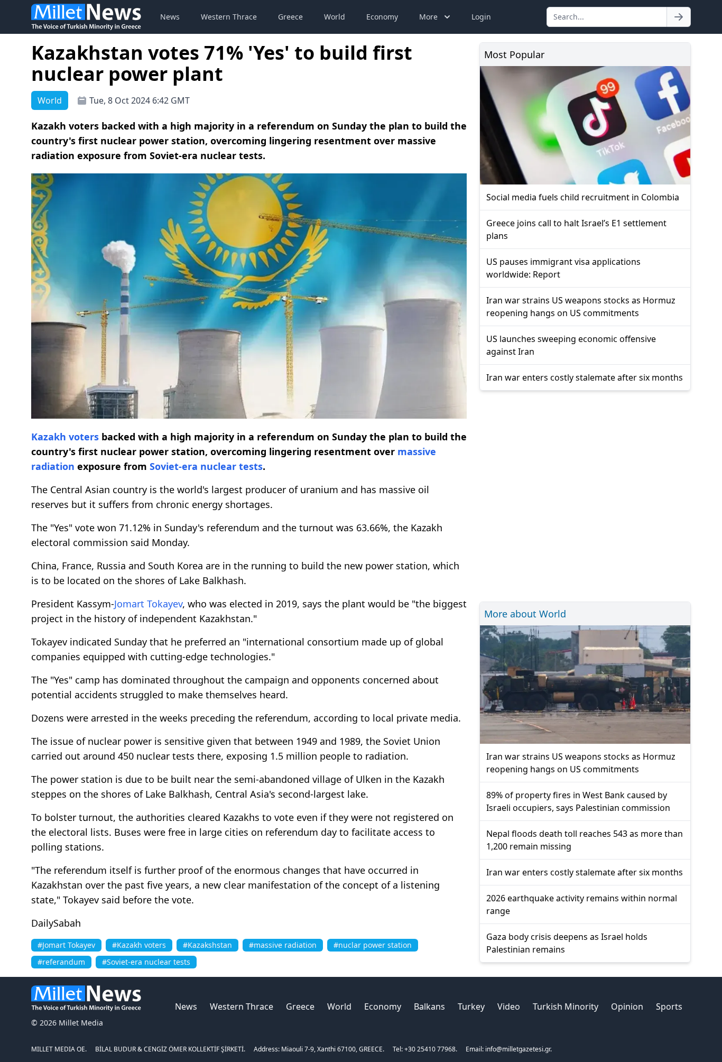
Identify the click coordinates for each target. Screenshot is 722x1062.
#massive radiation (283, 945)
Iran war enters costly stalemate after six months (584, 377)
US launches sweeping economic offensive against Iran (571, 345)
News (170, 17)
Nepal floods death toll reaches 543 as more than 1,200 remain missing (584, 840)
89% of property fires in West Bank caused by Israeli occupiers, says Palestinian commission (578, 801)
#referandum (61, 962)
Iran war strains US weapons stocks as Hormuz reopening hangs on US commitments (580, 306)
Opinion (627, 1006)
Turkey (471, 1006)
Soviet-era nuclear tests (206, 466)
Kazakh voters (65, 436)
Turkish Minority (565, 1006)
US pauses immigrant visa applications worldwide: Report (563, 268)
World (334, 17)
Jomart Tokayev (148, 603)
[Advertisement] (585, 494)
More (428, 17)
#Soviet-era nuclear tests (146, 962)
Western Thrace (229, 17)
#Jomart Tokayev (66, 945)
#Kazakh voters (139, 945)
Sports (669, 1006)
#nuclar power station (373, 945)
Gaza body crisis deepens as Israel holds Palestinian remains (566, 943)
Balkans (429, 1006)
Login (481, 17)
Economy (382, 17)
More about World (525, 613)
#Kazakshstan (207, 945)
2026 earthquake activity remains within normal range (581, 904)
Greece (290, 17)
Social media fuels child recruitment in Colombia (582, 197)
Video (508, 1006)
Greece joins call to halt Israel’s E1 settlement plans (576, 229)
